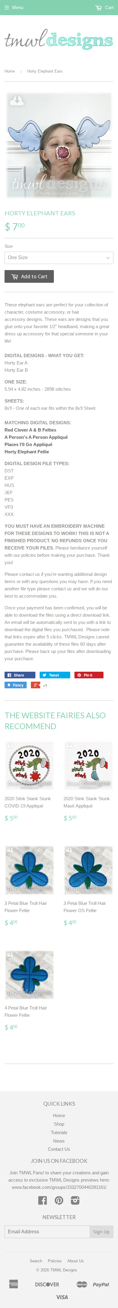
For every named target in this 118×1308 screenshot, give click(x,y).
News (59, 1140)
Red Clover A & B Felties (30, 429)
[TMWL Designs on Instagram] (75, 1202)
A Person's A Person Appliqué (36, 437)
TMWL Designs (63, 1270)
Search (36, 1261)
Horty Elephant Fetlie (27, 451)
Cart (108, 7)
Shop (59, 1124)
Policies (55, 1261)
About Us (75, 1261)
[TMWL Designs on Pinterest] (59, 1202)
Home (10, 71)
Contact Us (59, 1149)
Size (9, 246)
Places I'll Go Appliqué (28, 444)
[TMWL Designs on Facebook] (42, 1202)
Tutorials (59, 1132)
